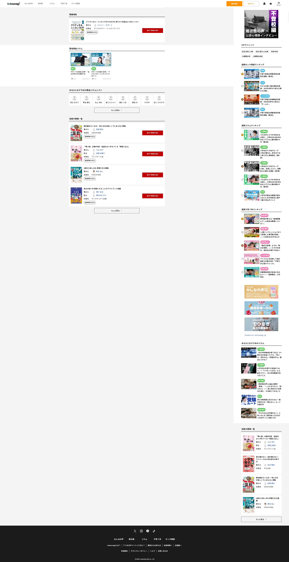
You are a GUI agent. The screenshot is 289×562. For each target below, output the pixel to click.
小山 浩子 (99, 150)
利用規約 (124, 551)
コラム (52, 3)
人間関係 (246, 56)
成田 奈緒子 (100, 153)
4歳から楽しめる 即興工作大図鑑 (96, 168)
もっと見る (115, 110)
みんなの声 (28, 3)
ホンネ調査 (75, 3)
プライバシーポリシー (139, 551)
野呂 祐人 (99, 171)
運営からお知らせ (154, 545)
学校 (274, 51)
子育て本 (64, 3)
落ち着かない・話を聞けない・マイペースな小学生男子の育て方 (267, 459)
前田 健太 (99, 129)
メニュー (279, 5)
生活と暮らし (247, 51)
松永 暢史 (271, 465)
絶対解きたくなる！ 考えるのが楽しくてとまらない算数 (105, 126)
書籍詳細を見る (92, 32)
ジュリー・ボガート (105, 25)
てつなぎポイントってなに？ (134, 545)
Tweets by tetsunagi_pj (255, 335)
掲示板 (40, 3)
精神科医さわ (101, 195)
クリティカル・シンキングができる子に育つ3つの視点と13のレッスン (112, 22)
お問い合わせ (163, 551)
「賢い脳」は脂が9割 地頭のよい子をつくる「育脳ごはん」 (107, 147)
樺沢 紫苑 (99, 192)
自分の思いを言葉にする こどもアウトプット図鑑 (102, 189)
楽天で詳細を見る (152, 30)
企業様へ (178, 545)
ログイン (251, 4)
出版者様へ (168, 545)
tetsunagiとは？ (113, 545)
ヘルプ (152, 551)
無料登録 (234, 4)
